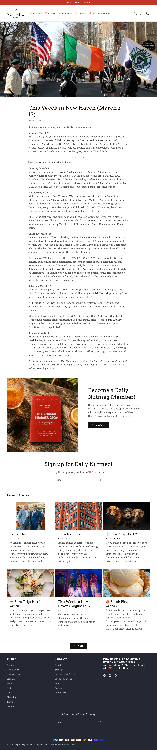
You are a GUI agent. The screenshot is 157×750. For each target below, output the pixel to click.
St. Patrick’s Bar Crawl (43, 302)
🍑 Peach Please (119, 602)
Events (10, 665)
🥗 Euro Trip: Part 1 (25, 602)
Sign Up (59, 669)
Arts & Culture (14, 669)
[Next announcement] (149, 2)
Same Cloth (19, 534)
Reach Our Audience (65, 674)
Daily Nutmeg (19, 745)
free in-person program (93, 220)
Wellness (11, 706)
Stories (11, 658)
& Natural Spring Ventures (36, 745)
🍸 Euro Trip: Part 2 (121, 534)
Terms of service (70, 744)
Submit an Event (63, 679)
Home (10, 692)
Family (10, 683)
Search (58, 688)
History (11, 688)
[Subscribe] (100, 480)
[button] (35, 13)
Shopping (11, 697)
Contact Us (60, 692)
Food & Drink (13, 674)
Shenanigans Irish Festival (93, 293)
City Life (11, 679)
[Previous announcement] (7, 2)
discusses (81, 241)
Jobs (57, 683)
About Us (59, 665)
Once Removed (70, 534)
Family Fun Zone (63, 347)
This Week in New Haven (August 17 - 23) (76, 604)
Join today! (98, 425)
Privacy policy (55, 744)
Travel (10, 702)
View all (78, 645)
